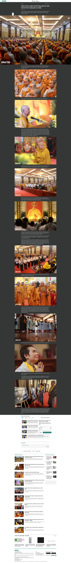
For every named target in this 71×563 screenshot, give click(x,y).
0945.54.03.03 (42, 553)
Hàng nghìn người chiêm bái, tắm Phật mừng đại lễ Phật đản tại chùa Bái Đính (34, 481)
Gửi (47, 446)
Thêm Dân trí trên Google (45, 417)
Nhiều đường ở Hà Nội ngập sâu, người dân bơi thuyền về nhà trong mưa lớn (49, 477)
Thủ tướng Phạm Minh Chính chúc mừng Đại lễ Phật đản (35, 435)
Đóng (40, 432)
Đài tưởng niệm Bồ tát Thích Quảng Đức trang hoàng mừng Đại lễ (36, 420)
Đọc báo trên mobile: (48, 551)
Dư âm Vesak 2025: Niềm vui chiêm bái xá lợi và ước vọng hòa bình (34, 496)
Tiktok (54, 555)
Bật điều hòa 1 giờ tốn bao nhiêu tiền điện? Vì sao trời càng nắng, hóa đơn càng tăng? (19, 545)
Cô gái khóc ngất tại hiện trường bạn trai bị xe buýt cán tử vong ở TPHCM (49, 463)
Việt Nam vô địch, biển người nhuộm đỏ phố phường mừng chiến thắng (49, 458)
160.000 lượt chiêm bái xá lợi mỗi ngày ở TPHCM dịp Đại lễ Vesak (34, 512)
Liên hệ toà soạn (38, 552)
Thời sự (22, 3)
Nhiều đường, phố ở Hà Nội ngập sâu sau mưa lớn (49, 472)
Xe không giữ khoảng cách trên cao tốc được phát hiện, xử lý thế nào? (49, 468)
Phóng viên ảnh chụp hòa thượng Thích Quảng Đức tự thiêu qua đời (37, 430)
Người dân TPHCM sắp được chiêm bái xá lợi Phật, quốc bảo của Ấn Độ (34, 465)
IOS (48, 553)
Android (53, 553)
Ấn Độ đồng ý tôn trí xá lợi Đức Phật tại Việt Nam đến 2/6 (34, 528)
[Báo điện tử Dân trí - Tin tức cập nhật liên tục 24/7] (4, 1)
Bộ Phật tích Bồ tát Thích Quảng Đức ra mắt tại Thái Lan (35, 425)
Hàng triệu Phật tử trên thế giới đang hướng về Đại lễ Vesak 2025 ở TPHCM (34, 457)
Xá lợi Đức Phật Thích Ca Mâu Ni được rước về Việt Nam (34, 488)
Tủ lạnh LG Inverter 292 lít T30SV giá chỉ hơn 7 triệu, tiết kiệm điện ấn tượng (30, 545)
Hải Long (23, 9)
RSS (36, 551)
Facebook (51, 555)
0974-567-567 (20, 559)
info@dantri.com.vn (18, 560)
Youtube (53, 555)
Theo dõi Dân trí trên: (48, 555)
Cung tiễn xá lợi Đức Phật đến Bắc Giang (32, 472)
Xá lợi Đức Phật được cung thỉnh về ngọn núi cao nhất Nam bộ (34, 504)
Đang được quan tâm (18, 454)
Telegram (55, 555)
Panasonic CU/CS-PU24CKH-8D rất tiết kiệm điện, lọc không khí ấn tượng (51, 545)
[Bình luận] (13, 14)
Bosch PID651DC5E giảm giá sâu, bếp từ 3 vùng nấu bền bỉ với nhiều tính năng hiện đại (40, 545)
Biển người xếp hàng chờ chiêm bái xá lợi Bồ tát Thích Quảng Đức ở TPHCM (34, 520)
